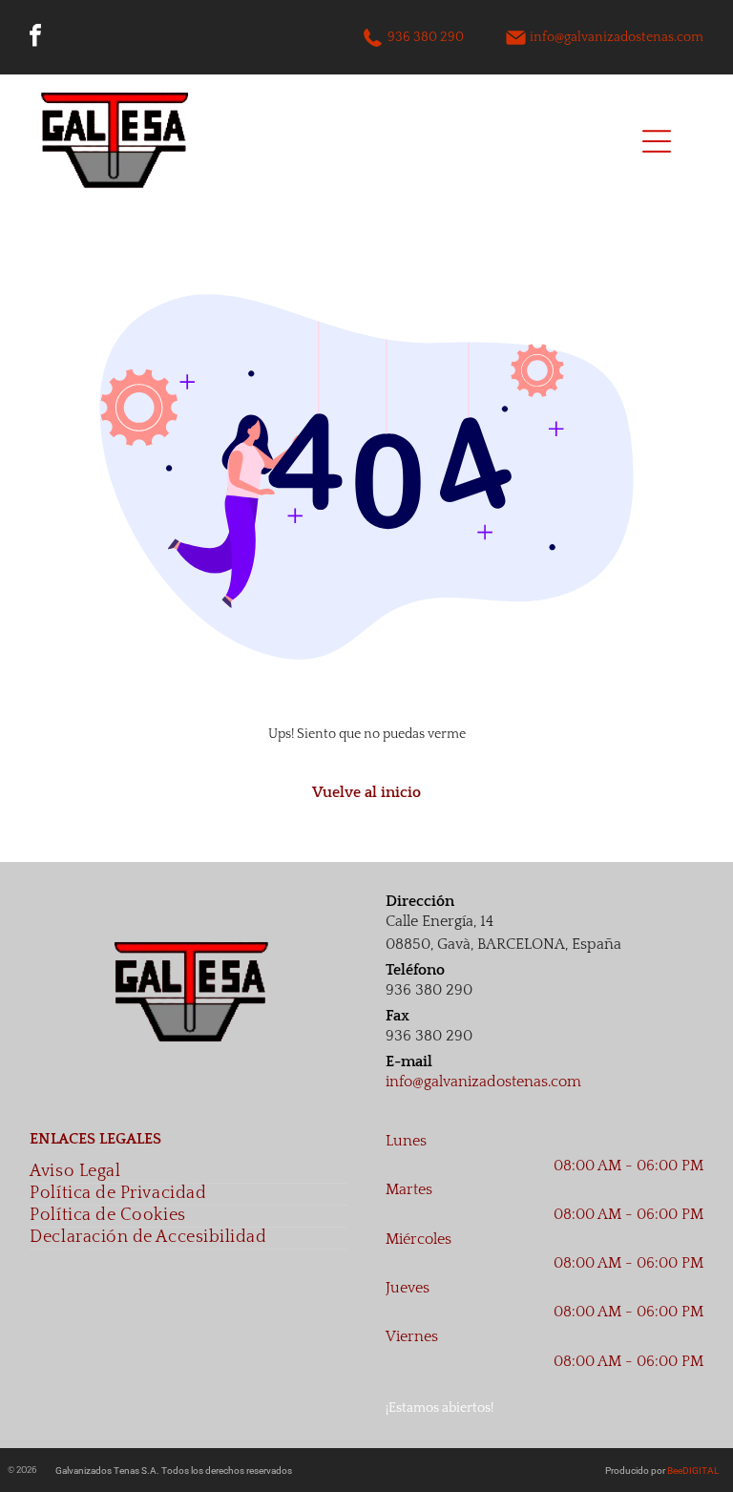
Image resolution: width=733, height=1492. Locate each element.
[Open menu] (656, 141)
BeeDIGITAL (693, 1470)
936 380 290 (425, 37)
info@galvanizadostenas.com (616, 37)
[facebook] (35, 37)
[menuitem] (188, 1173)
